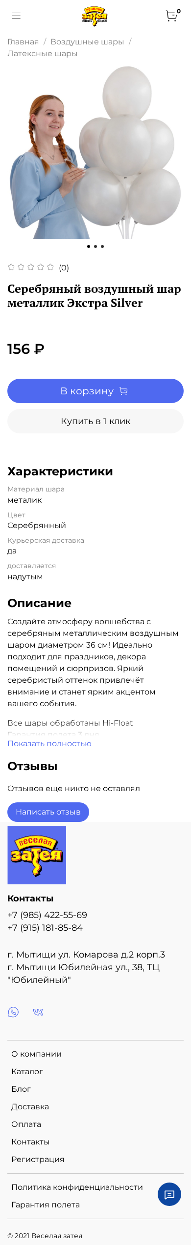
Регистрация (38, 1159)
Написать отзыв (48, 811)
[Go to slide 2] (95, 246)
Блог (21, 1089)
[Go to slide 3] (102, 246)
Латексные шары (42, 53)
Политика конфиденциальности (77, 1187)
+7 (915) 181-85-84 (45, 927)
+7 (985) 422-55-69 (47, 915)
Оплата (26, 1124)
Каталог (27, 1071)
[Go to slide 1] (88, 246)
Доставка (30, 1106)
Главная (23, 41)
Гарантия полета (45, 1204)
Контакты (30, 1141)
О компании (36, 1054)
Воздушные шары (87, 41)
